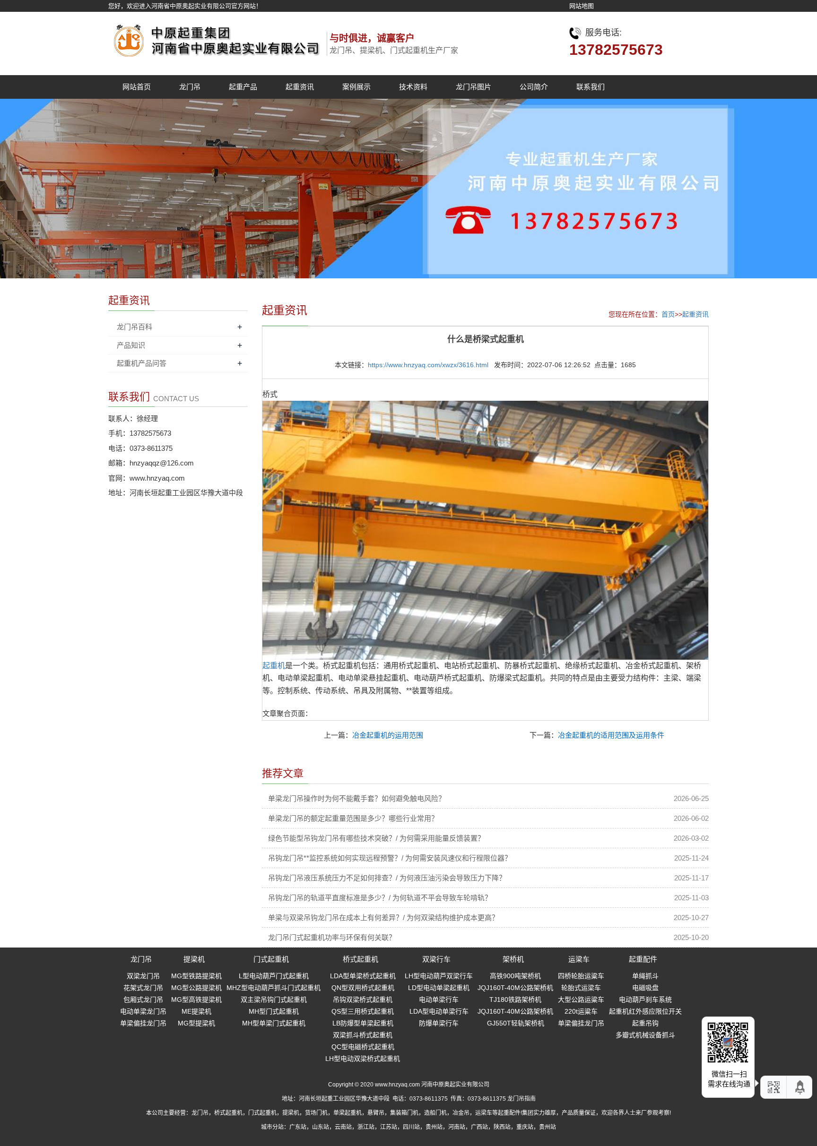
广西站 (479, 1127)
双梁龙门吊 (143, 976)
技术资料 (413, 87)
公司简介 (534, 87)
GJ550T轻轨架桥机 (515, 1023)
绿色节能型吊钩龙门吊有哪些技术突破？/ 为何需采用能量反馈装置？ (376, 838)
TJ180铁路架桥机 (515, 999)
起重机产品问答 (141, 363)
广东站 (297, 1127)
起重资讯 (300, 87)
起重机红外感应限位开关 (645, 1011)
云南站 (343, 1127)
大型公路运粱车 (581, 999)
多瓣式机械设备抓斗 (645, 1035)
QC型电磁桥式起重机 (362, 1047)
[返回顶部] (800, 1087)
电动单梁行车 (439, 999)
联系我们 (590, 87)
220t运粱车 (581, 1011)
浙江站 (365, 1127)
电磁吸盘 (645, 987)
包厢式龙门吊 (143, 999)
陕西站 (502, 1127)
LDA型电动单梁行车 (439, 1011)
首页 (668, 314)
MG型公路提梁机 (196, 987)
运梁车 (579, 959)
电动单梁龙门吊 (143, 1011)
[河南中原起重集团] (214, 38)
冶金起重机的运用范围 (387, 735)
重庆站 (524, 1127)
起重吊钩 (645, 1023)
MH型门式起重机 (274, 1011)
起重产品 (243, 87)
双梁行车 (436, 959)
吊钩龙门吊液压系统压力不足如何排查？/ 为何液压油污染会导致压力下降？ (387, 878)
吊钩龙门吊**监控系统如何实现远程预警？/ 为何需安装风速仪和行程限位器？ (390, 858)
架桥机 (513, 959)
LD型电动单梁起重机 (438, 987)
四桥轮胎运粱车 (581, 976)
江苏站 (388, 1127)
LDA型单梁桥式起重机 (363, 976)
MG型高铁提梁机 (196, 999)
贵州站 (434, 1127)
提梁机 (194, 959)
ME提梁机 (196, 1011)
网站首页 (136, 87)
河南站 (456, 1127)
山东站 (320, 1127)
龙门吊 (189, 87)
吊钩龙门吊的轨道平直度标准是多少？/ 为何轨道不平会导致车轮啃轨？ (380, 898)
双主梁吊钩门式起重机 (274, 999)
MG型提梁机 (196, 1023)
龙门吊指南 (521, 1098)
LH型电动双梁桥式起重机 (362, 1058)
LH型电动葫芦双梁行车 (439, 976)
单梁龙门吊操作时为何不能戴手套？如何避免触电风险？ (356, 798)
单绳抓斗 (645, 976)
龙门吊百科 (134, 327)
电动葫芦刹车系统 (645, 999)
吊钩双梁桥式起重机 (362, 999)
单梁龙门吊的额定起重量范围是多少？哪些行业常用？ (353, 818)
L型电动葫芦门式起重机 (274, 976)
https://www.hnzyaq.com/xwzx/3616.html (428, 365)
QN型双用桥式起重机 (362, 987)
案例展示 (356, 87)
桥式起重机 (360, 959)
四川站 (411, 1127)
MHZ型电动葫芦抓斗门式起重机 (273, 987)
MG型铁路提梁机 (196, 976)
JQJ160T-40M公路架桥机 (515, 987)
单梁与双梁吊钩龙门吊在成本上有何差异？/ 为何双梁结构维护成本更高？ (383, 917)
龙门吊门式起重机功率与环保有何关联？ (332, 937)
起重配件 (643, 959)
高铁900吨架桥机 (515, 976)
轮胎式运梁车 (581, 987)
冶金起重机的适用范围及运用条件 (611, 735)
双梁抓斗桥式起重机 (362, 1035)
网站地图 (581, 5)
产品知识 (131, 345)
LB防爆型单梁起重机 (362, 1023)
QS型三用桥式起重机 (362, 1011)
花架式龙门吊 (143, 987)
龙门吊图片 (473, 87)
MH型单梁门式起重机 (273, 1023)
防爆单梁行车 (439, 1023)
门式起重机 (271, 959)
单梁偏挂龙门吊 (143, 1023)
